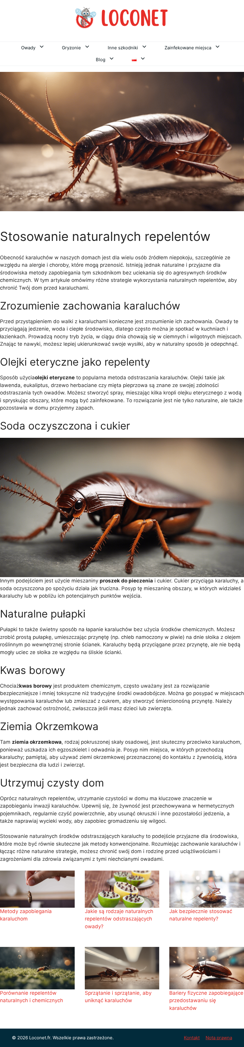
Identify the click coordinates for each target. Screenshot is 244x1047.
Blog (100, 59)
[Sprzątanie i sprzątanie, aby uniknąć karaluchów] (122, 968)
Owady (28, 47)
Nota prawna (219, 1037)
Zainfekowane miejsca (188, 47)
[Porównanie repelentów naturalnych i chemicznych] (37, 968)
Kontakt (192, 1037)
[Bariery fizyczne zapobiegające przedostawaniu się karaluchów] (206, 968)
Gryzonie (71, 47)
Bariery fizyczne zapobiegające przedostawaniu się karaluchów (206, 1000)
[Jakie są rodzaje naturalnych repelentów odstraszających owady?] (122, 889)
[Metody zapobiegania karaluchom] (37, 889)
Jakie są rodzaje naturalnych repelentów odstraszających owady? (119, 918)
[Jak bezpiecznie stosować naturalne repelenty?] (206, 889)
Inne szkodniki (123, 47)
